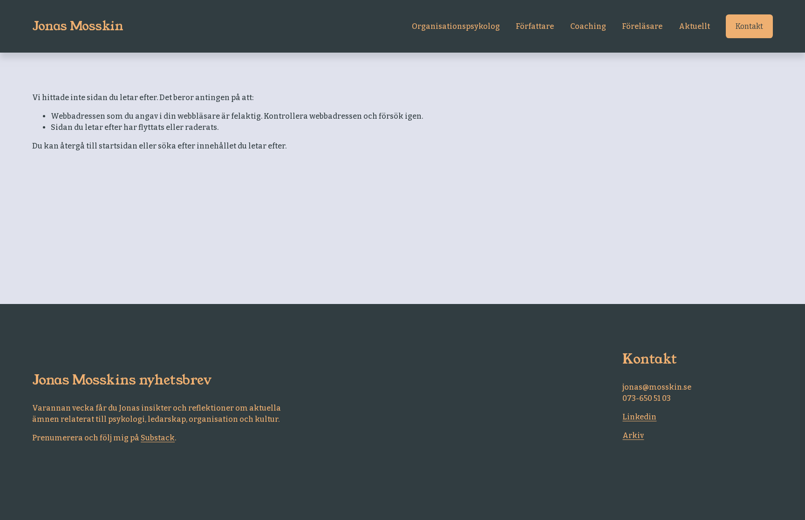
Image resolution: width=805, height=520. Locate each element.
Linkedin (639, 416)
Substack (158, 437)
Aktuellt (694, 26)
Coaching (588, 26)
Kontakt (749, 26)
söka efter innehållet (197, 146)
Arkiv (633, 435)
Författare (535, 26)
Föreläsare (642, 26)
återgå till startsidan (98, 146)
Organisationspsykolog (456, 26)
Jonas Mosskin (77, 26)
